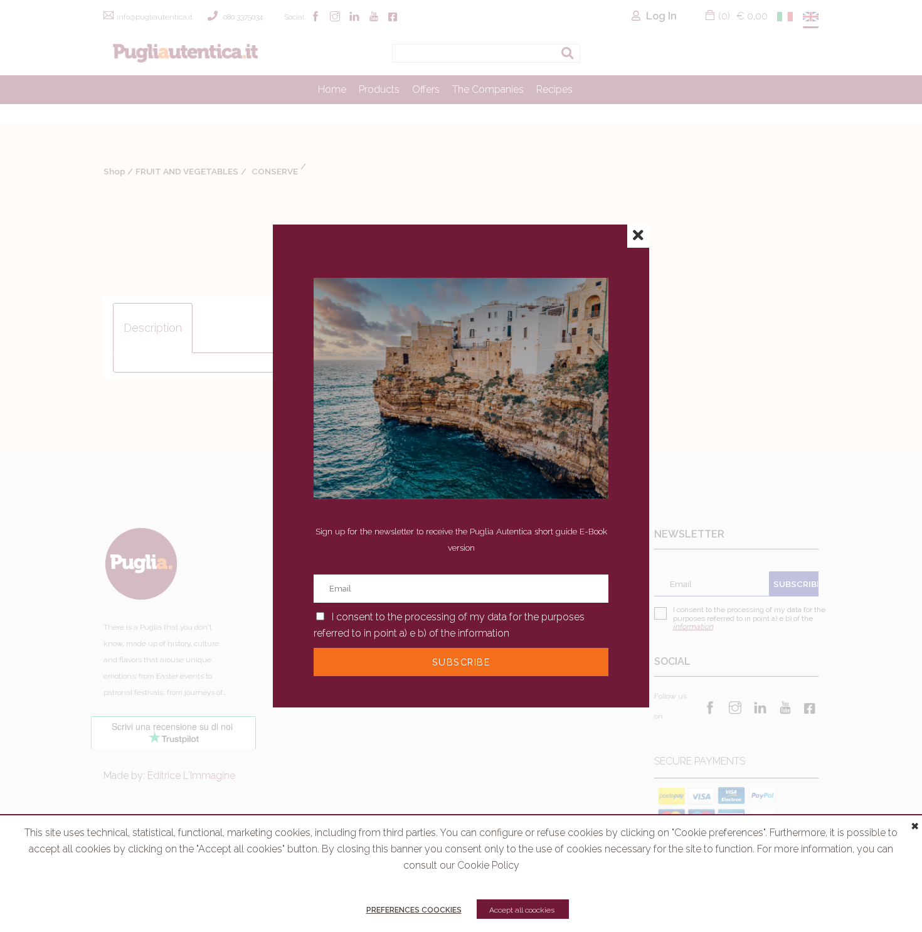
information (483, 633)
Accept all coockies (522, 910)
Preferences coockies (414, 910)
